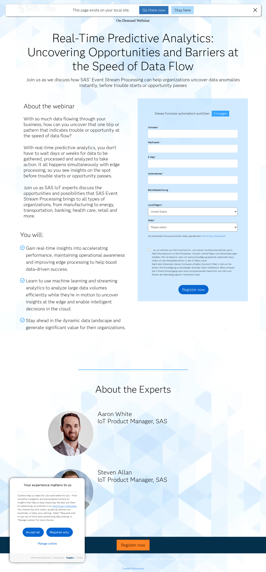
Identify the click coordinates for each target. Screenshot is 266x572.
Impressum (136, 559)
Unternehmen (155, 173)
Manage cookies (47, 543)
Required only (59, 532)
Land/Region (155, 204)
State (151, 220)
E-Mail (152, 157)
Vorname (153, 127)
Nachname (154, 142)
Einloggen (220, 113)
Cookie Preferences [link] (133, 568)
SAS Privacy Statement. (214, 236)
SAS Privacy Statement (65, 506)
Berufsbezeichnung (158, 189)
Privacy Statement (116, 559)
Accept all (33, 532)
